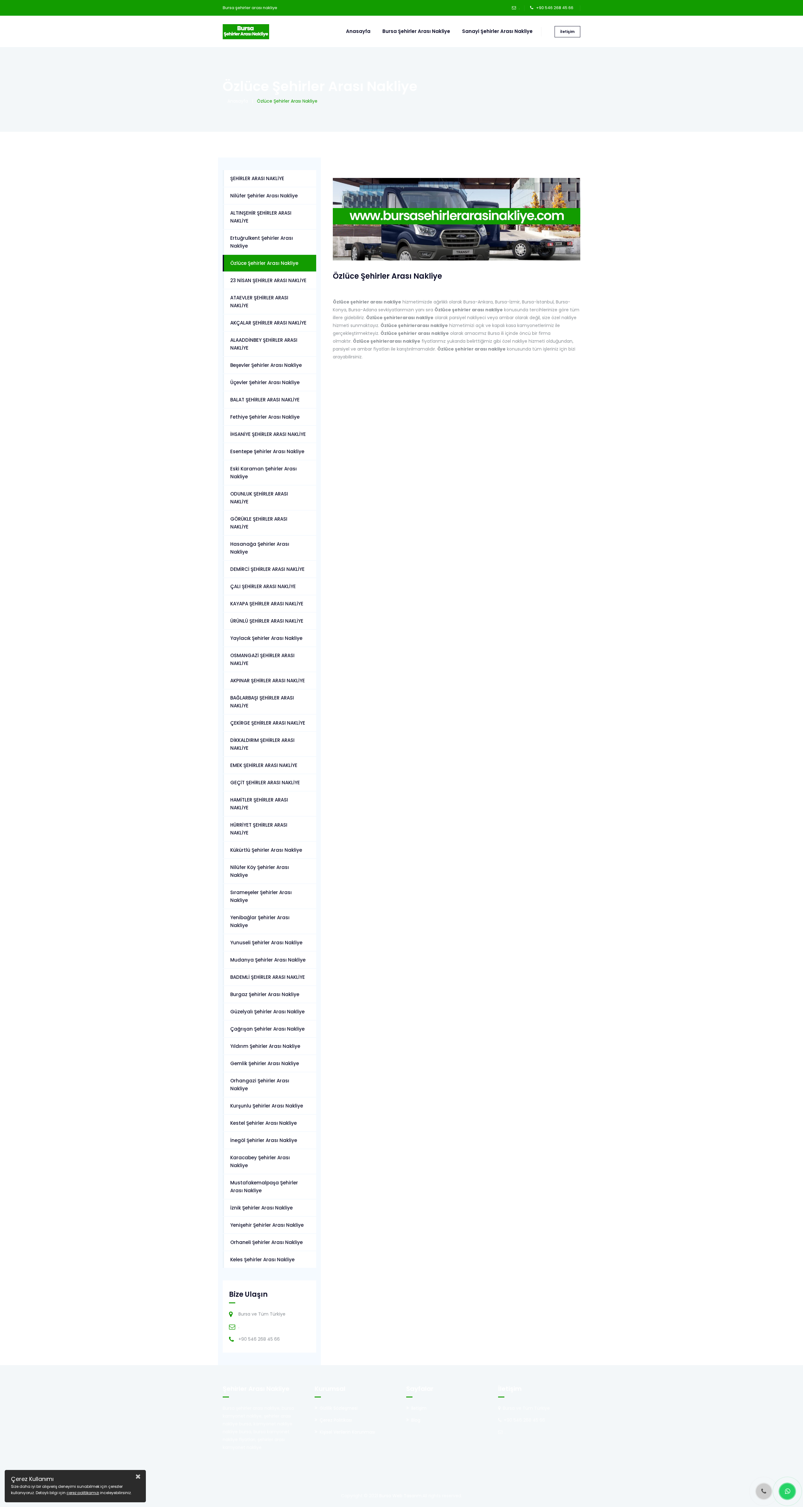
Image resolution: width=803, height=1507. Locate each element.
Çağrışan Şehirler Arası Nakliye (267, 1029)
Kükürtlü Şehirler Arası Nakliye (266, 850)
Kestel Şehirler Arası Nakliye (263, 1123)
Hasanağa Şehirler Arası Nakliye (259, 548)
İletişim (567, 31)
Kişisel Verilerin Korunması (347, 1432)
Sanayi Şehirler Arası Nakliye (497, 31)
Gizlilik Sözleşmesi (339, 1408)
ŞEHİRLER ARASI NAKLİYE (257, 178)
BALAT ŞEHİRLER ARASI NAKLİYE (265, 399)
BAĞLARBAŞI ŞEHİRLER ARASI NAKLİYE (262, 702)
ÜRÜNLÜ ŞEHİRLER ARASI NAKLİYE (266, 621)
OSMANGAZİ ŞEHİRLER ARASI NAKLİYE (262, 659)
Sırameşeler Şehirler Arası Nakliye (261, 896)
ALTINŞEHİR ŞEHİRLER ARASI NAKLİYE (260, 217)
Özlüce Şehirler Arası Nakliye (264, 263)
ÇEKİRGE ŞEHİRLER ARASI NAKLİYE (267, 723)
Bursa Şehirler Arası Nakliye (416, 31)
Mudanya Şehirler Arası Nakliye (268, 960)
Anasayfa (358, 31)
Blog (415, 1420)
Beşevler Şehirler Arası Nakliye (266, 365)
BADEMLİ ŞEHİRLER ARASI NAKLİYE (267, 977)
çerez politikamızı (82, 1492)
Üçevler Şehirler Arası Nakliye (265, 382)
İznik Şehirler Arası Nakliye (261, 1207)
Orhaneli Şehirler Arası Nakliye (266, 1242)
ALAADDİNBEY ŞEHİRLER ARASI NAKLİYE (263, 344)
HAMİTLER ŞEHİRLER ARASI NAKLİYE (259, 803)
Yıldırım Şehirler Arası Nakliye (265, 1046)
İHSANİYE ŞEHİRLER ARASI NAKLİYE (268, 434)
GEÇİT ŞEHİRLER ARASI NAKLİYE (265, 782)
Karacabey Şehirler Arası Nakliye (260, 1161)
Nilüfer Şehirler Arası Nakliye (264, 195)
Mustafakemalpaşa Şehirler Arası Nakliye (264, 1186)
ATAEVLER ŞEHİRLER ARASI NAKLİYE (259, 301)
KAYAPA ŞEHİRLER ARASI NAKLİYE (266, 603)
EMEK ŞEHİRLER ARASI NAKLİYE (263, 765)
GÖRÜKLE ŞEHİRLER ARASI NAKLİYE (258, 523)
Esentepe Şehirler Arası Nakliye (267, 451)
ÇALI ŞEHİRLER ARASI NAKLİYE (263, 586)
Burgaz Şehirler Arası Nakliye (264, 994)
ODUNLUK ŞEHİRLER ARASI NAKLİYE (259, 498)
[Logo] (246, 31)
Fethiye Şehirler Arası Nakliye (265, 417)
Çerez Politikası (336, 1420)
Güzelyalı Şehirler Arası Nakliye (267, 1011)
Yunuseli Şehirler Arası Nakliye (266, 942)
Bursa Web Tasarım (400, 1496)
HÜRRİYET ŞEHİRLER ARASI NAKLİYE (258, 829)
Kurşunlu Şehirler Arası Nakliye (266, 1105)
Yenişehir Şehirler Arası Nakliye (267, 1225)
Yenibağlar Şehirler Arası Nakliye (260, 921)
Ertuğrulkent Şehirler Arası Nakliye (261, 242)
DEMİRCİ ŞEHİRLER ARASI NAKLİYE (267, 569)
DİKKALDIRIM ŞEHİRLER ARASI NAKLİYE (262, 744)
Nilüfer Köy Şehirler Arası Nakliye (259, 871)
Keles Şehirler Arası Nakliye (262, 1259)
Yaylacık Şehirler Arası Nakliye (266, 638)
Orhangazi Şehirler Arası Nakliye (259, 1084)
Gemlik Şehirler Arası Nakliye (264, 1063)
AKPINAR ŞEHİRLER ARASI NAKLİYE (267, 680)
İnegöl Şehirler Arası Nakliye (263, 1140)
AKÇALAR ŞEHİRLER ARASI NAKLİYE (268, 322)
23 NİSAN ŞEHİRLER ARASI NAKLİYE (268, 280)
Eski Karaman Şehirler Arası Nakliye (263, 472)
